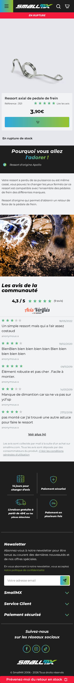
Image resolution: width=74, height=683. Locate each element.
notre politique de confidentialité (24, 570)
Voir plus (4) (37, 434)
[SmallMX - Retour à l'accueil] (34, 6)
